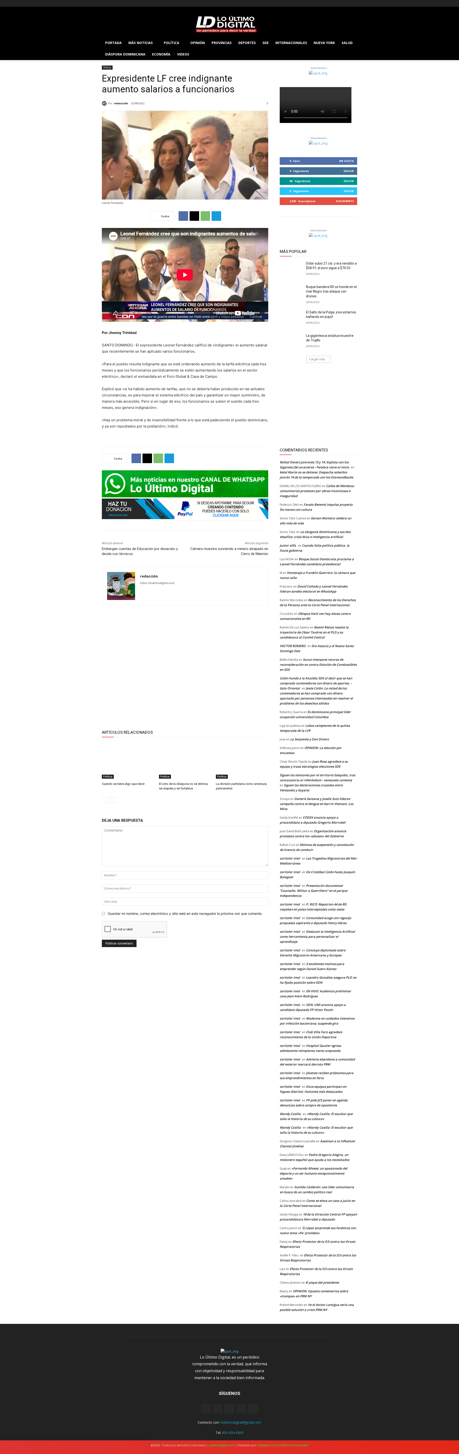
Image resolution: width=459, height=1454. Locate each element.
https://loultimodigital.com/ (157, 583)
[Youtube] (131, 3)
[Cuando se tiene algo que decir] (128, 760)
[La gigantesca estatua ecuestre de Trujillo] (291, 341)
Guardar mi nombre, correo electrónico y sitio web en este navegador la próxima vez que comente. (185, 913)
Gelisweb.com (266, 1445)
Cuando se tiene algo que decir (123, 784)
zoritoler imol (290, 858)
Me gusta (346, 161)
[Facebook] (104, 3)
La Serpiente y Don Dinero (309, 739)
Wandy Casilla (290, 1114)
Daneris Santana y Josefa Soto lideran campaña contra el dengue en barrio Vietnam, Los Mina (316, 804)
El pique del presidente (322, 1282)
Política (107, 67)
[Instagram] (111, 3)
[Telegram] (216, 216)
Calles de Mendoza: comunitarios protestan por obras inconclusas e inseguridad (317, 491)
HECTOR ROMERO (293, 646)
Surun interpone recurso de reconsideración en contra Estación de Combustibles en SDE (318, 664)
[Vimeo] (124, 3)
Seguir (349, 171)
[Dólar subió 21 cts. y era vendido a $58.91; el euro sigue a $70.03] (291, 269)
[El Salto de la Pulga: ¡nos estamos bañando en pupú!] (291, 318)
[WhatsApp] (205, 216)
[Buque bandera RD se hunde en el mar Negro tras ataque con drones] (291, 293)
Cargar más (317, 359)
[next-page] (112, 800)
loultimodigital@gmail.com (240, 1422)
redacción (121, 103)
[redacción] (105, 103)
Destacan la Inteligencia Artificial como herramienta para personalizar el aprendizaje (317, 936)
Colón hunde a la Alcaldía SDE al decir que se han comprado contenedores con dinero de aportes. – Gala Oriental (316, 683)
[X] (118, 3)
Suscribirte (345, 201)
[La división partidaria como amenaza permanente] (242, 760)
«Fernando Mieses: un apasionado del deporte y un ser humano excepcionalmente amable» (313, 1173)
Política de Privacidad (293, 1445)
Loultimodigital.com (220, 1445)
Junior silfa (288, 545)
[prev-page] (105, 800)
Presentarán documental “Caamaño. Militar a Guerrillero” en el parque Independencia (313, 890)
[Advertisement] (185, 666)
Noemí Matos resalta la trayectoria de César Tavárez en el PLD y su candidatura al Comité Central (314, 632)
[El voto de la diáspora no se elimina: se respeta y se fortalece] (185, 760)
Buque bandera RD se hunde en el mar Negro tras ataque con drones (331, 291)
